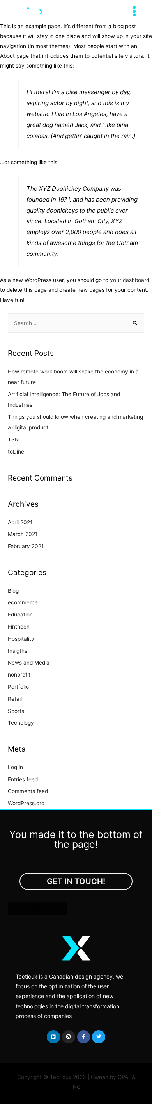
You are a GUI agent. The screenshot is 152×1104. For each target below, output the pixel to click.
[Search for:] (76, 323)
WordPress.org (26, 803)
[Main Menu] (134, 11)
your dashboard (129, 280)
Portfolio (18, 687)
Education (20, 614)
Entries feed (23, 779)
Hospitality (21, 639)
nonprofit (19, 675)
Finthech (19, 626)
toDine (16, 451)
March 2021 (22, 534)
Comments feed (28, 791)
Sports (16, 711)
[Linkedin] (53, 1036)
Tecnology (21, 723)
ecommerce (23, 602)
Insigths (17, 651)
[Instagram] (68, 1036)
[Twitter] (98, 1036)
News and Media (28, 662)
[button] (76, 881)
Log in (15, 767)
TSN (13, 439)
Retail (15, 699)
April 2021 (20, 522)
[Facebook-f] (83, 1036)
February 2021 (26, 546)
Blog (13, 591)
